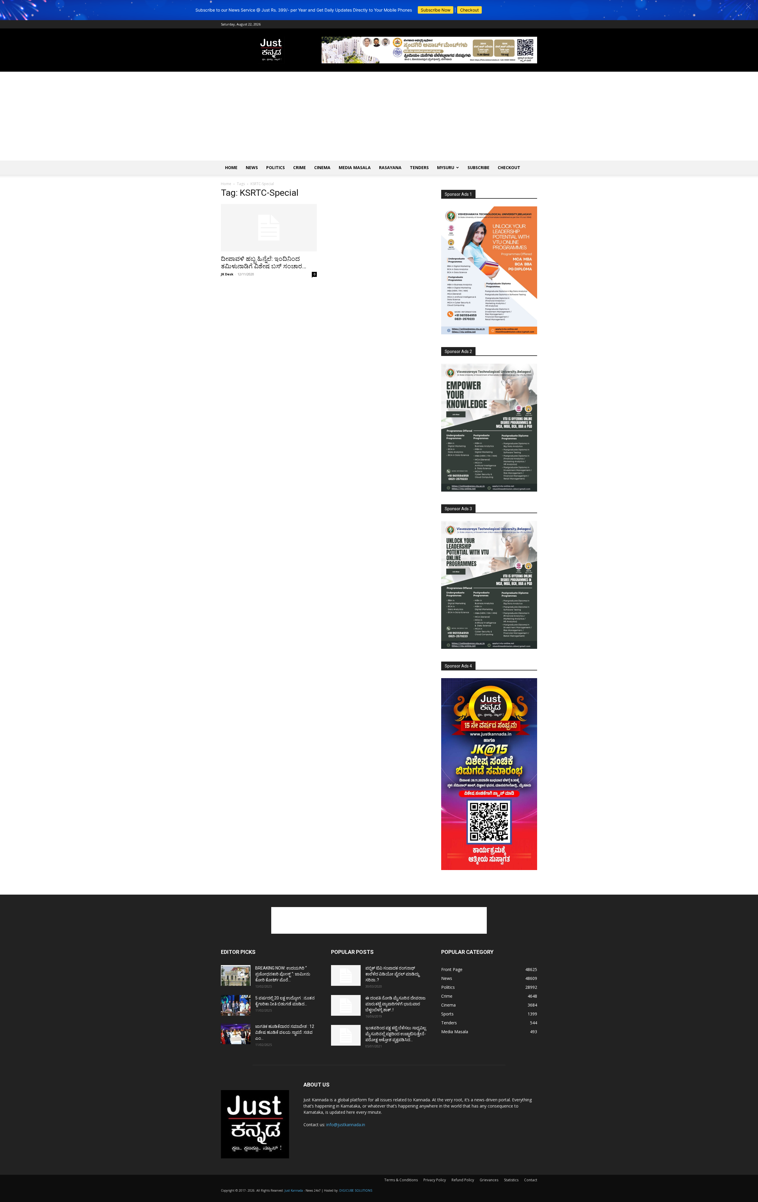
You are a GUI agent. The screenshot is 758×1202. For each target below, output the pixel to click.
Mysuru (445, 167)
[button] (748, 6)
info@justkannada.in (345, 1124)
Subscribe (478, 167)
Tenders (419, 167)
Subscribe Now (435, 9)
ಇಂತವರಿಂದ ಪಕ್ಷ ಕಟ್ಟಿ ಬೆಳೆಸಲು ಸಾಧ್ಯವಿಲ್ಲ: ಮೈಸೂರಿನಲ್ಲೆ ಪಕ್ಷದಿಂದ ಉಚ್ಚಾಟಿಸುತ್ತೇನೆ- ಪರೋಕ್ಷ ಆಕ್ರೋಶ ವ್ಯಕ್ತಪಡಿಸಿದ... (396, 1034)
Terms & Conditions (401, 1179)
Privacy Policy (434, 1179)
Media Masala (355, 167)
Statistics (511, 1179)
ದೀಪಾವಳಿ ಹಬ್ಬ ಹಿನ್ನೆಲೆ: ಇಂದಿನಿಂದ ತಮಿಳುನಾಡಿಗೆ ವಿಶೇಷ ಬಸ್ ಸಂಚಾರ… (263, 262)
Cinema (322, 167)
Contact (530, 1179)
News (252, 167)
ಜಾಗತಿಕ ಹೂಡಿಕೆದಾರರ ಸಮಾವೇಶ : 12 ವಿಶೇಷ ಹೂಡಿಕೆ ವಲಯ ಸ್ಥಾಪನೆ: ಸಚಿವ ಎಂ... (284, 1032)
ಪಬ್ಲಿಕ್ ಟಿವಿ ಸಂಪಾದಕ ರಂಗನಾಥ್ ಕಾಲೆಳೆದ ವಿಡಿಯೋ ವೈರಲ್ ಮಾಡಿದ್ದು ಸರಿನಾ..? (392, 974)
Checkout (469, 9)
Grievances (489, 1179)
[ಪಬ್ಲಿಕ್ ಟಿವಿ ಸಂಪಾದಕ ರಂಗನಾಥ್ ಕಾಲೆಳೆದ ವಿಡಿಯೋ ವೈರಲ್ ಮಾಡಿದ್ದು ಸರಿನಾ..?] (346, 975)
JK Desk (227, 274)
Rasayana (390, 167)
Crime (299, 167)
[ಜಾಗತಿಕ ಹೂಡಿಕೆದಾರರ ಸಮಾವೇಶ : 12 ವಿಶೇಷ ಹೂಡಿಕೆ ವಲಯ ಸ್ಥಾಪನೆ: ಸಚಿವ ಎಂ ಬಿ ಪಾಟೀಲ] (235, 1033)
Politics (275, 167)
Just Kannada (294, 1190)
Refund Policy (463, 1179)
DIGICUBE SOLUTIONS (355, 1190)
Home (231, 167)
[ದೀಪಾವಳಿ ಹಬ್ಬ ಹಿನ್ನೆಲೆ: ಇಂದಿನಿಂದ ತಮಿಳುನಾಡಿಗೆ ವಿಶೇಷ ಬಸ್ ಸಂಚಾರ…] (269, 227)
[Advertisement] (379, 116)
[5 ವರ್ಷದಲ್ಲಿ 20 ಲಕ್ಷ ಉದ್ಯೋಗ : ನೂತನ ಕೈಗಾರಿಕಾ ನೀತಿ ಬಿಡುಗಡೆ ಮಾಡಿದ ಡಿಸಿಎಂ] (235, 1005)
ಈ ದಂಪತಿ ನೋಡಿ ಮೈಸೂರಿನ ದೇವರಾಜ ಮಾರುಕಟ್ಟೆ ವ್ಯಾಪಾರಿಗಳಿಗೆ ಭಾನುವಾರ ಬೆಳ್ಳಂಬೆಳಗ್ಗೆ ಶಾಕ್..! (395, 1004)
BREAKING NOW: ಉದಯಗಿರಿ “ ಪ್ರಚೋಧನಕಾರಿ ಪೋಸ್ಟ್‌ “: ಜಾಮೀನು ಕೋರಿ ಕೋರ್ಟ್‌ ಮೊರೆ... (282, 974)
